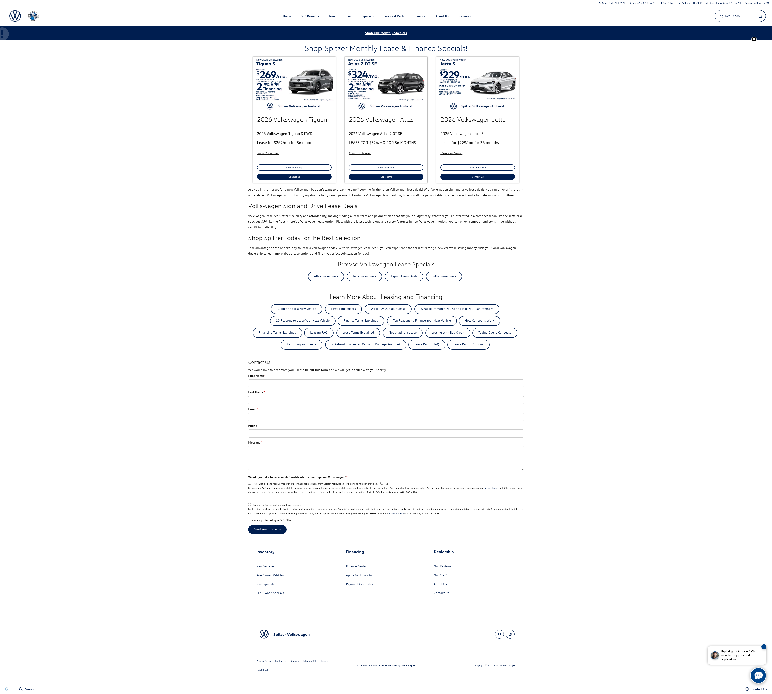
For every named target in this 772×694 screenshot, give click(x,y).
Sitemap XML (310, 660)
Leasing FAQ (318, 332)
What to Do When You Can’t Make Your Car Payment (456, 309)
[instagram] (510, 634)
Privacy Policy (491, 487)
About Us (440, 584)
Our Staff (440, 575)
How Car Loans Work (479, 320)
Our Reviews (442, 566)
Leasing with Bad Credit (447, 332)
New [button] (333, 17)
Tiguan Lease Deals (404, 276)
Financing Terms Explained (277, 332)
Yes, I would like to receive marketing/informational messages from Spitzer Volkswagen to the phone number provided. (315, 483)
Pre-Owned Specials (270, 593)
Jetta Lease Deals (444, 276)
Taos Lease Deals (364, 276)
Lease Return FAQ (426, 344)
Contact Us (294, 176)
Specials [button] (368, 17)
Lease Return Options (468, 344)
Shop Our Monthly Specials (386, 33)
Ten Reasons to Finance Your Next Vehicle (422, 320)
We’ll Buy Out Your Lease (388, 309)
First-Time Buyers (343, 309)
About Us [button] (442, 17)
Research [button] (464, 17)
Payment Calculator (359, 584)
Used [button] (349, 17)
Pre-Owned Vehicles (270, 575)
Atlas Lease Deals (326, 276)
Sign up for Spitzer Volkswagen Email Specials (277, 504)
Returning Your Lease (301, 344)
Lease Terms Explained (358, 332)
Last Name (256, 392)
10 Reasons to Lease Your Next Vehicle (303, 320)
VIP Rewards (310, 16)
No (386, 483)
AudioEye (263, 669)
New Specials (265, 584)
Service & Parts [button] (393, 17)
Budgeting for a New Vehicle (296, 309)
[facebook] (499, 634)
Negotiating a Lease (403, 332)
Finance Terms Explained (361, 320)
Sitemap (295, 660)
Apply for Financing (360, 575)
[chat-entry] (758, 675)
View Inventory (294, 167)
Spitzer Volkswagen (505, 665)
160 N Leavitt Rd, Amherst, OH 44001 (682, 2)
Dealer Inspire (408, 665)
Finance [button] (419, 17)
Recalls (324, 660)
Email (253, 409)
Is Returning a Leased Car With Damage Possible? (365, 344)
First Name (256, 376)
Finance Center (356, 566)
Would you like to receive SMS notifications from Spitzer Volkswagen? (298, 477)
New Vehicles (265, 566)
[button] (754, 39)
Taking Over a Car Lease (494, 332)
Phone (252, 426)
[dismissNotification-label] (763, 646)
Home (287, 16)
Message (255, 442)
